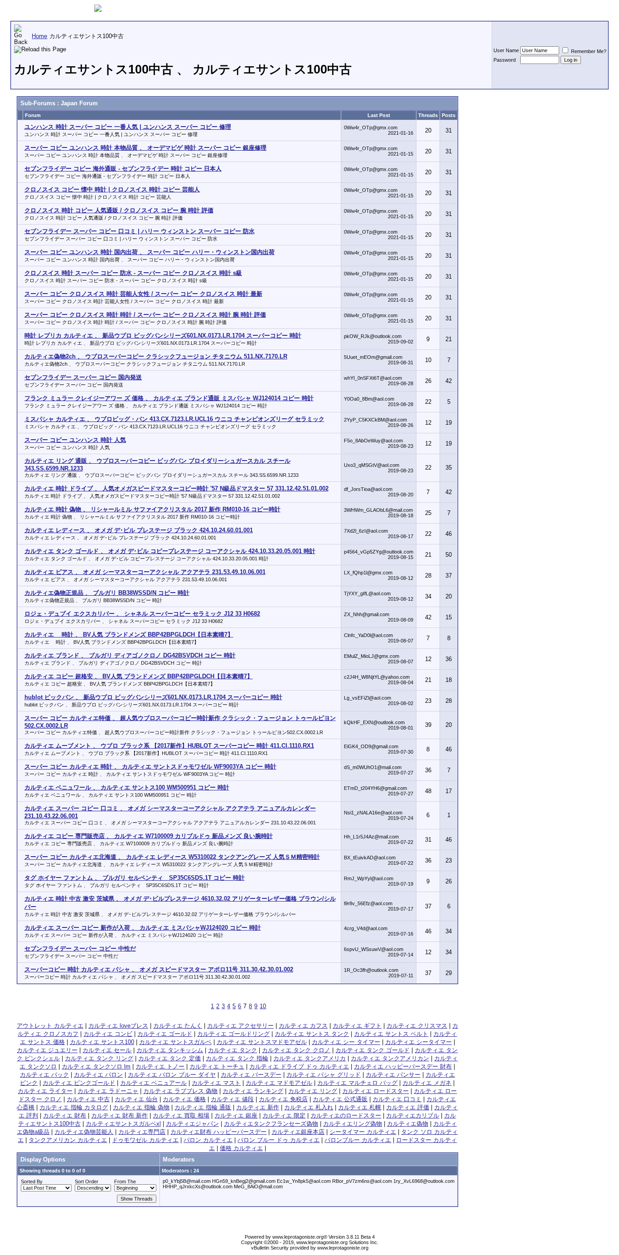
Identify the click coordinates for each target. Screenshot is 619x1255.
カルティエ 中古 (88, 1099)
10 (263, 1006)
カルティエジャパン (192, 1123)
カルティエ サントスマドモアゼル (262, 1042)
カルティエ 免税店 (283, 1099)
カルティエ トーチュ (216, 1066)
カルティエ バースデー (251, 1074)
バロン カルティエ (208, 1140)
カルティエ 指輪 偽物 (141, 1107)
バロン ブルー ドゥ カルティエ (278, 1140)
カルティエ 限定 (283, 1115)
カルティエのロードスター (345, 1115)
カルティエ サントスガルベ (175, 1042)
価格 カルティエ (241, 1148)
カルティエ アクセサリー (240, 1025)
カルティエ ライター (45, 1091)
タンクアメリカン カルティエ (68, 1140)
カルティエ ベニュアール (153, 1082)
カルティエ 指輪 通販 (202, 1107)
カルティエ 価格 (184, 1099)
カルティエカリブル (412, 1115)
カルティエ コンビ (107, 1033)
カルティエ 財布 (64, 1115)
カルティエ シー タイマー (346, 1042)
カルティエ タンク (232, 1050)
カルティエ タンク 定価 (169, 1058)
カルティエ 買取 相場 (181, 1115)
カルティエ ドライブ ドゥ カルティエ (299, 1066)
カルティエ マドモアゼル (279, 1082)
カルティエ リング (312, 1091)
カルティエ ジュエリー (47, 1050)
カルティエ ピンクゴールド (79, 1082)
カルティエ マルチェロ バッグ (357, 1082)
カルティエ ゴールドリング (233, 1033)
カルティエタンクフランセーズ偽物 (271, 1123)
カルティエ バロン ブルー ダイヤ (172, 1074)
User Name (506, 50)
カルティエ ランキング (252, 1091)
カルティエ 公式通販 (340, 1099)
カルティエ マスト (216, 1082)
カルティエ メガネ (426, 1082)
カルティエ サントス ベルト (391, 1033)
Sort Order (86, 1181)
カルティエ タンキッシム (169, 1050)
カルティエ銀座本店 (297, 1131)
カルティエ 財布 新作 (119, 1115)
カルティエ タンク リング (99, 1058)
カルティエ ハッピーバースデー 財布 (403, 1066)
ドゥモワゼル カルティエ (145, 1140)
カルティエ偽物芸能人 (83, 1131)
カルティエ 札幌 (359, 1107)
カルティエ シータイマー (418, 1042)
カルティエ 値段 (232, 1099)
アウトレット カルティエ (50, 1025)
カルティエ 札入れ (308, 1107)
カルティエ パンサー (393, 1074)
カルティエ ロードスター (375, 1091)
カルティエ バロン (98, 1074)
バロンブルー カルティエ (357, 1140)
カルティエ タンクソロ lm (96, 1066)
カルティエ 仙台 (136, 1099)
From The (125, 1181)
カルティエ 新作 (257, 1107)
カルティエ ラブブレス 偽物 (180, 1091)
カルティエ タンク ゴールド (372, 1050)
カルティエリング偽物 (352, 1123)
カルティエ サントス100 (102, 1042)
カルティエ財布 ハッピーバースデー (218, 1131)
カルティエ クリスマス (417, 1025)
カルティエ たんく (177, 1025)
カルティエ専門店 (141, 1131)
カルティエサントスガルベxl (123, 1123)
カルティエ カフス (303, 1025)
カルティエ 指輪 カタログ (73, 1107)
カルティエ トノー (159, 1066)
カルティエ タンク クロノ (296, 1050)
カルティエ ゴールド (164, 1033)
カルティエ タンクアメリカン (390, 1058)
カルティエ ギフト (357, 1025)
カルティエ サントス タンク (312, 1033)
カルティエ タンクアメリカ (309, 1058)
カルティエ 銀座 (235, 1115)
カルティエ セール (106, 1050)
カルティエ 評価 (407, 1107)
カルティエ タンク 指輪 (237, 1058)
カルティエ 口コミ (396, 1099)
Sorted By (32, 1181)
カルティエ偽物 (407, 1123)
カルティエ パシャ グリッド (323, 1074)
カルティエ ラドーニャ (107, 1091)
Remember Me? (588, 51)
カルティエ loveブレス (118, 1025)
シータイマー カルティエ (362, 1131)
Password (504, 60)
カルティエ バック (44, 1074)
